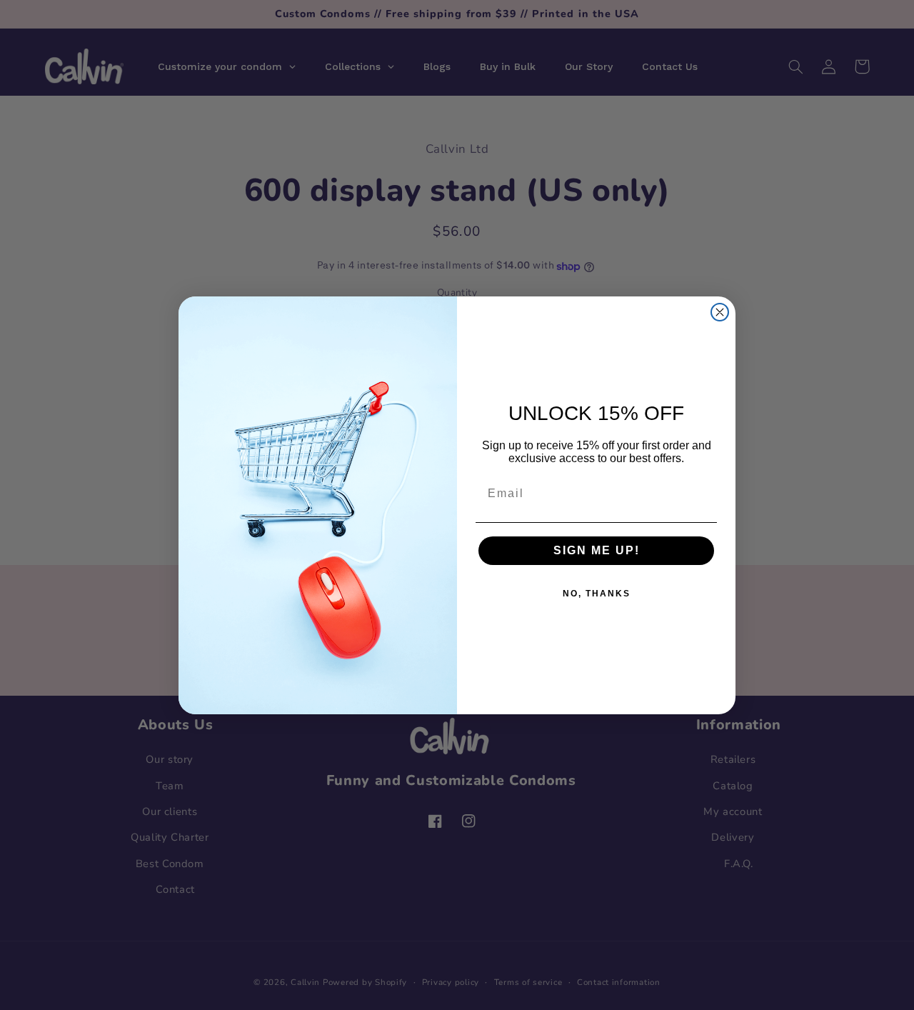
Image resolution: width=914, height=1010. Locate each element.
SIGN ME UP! (596, 550)
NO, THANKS (597, 594)
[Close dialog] (719, 312)
